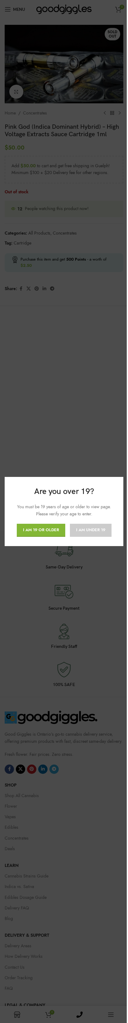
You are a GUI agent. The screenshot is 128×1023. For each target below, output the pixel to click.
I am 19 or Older (41, 530)
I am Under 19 (90, 530)
